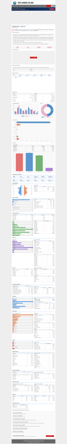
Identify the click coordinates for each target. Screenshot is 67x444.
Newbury (29, 75)
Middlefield (36, 75)
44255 (13, 74)
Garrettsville (23, 74)
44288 (28, 74)
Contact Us (34, 442)
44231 (20, 74)
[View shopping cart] (53, 6)
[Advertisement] (33, 17)
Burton (37, 74)
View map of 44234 (33, 57)
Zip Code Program (30, 442)
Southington (44, 75)
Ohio (23, 29)
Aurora (22, 75)
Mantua (16, 74)
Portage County (28, 29)
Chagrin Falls (44, 74)
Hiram (21, 29)
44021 (35, 74)
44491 (49, 74)
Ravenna (52, 75)
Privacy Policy (37, 442)
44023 (41, 74)
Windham (30, 74)
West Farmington (14, 75)
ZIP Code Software (25, 440)
